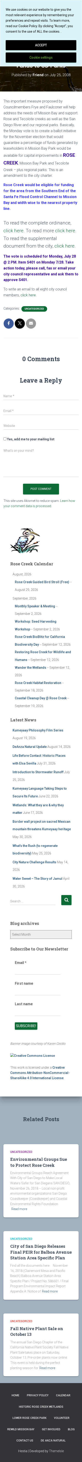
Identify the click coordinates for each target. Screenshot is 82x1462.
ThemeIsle (56, 1451)
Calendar (63, 1395)
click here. (28, 295)
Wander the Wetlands (30, 667)
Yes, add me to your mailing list (30, 439)
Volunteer (61, 1418)
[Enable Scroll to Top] (73, 1453)
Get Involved (51, 1429)
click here (13, 230)
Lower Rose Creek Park (29, 1418)
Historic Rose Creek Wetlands (41, 1406)
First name (24, 983)
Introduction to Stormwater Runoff (38, 772)
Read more (19, 1209)
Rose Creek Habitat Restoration (38, 683)
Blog (71, 1429)
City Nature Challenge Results (34, 862)
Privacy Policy (38, 1395)
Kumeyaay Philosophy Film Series (38, 730)
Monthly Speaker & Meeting (35, 606)
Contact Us (24, 1440)
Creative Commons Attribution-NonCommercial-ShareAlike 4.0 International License (40, 1073)
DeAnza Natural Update (30, 747)
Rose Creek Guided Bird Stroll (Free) (42, 582)
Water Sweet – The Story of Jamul (37, 878)
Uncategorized (34, 309)
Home (15, 1395)
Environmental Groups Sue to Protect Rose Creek (38, 1162)
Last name (24, 1004)
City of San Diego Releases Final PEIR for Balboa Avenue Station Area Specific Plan (41, 1251)
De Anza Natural (53, 1440)
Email (20, 963)
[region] (41, 33)
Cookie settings (41, 57)
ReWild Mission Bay (20, 1429)
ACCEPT (41, 45)
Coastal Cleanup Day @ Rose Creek (41, 698)
